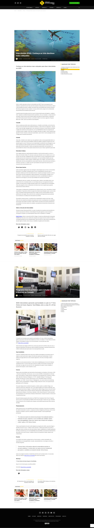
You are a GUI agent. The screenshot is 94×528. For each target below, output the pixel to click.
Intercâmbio (29, 7)
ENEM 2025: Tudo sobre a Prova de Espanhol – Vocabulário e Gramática (34, 253)
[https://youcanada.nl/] (19, 473)
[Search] (79, 7)
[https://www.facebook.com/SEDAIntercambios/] (22, 227)
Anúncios (39, 516)
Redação (20, 58)
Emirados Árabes (65, 71)
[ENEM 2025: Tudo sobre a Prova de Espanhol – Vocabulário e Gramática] (35, 247)
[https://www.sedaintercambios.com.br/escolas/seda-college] (19, 227)
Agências (58, 7)
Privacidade (58, 516)
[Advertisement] (47, 20)
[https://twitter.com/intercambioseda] (32, 227)
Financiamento (64, 309)
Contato (64, 516)
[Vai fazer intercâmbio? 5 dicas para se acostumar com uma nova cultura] (21, 247)
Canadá (63, 69)
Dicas (17, 50)
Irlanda (63, 70)
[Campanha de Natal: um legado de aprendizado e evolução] (50, 247)
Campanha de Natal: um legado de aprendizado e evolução (50, 253)
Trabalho (44, 7)
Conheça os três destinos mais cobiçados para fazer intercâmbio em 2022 (70, 68)
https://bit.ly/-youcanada (23, 342)
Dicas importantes (65, 72)
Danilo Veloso (19, 216)
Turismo (51, 7)
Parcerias (45, 516)
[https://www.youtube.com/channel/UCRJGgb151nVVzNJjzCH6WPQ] (35, 227)
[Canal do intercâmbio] (47, 3)
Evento (63, 310)
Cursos (37, 7)
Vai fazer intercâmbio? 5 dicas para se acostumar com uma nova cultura (20, 253)
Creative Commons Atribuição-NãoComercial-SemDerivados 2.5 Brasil (47, 521)
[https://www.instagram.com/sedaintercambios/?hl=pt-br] (25, 227)
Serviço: (63, 311)
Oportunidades (64, 307)
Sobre (65, 7)
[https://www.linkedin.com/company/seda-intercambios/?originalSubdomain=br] (28, 227)
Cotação (34, 516)
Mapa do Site (51, 516)
